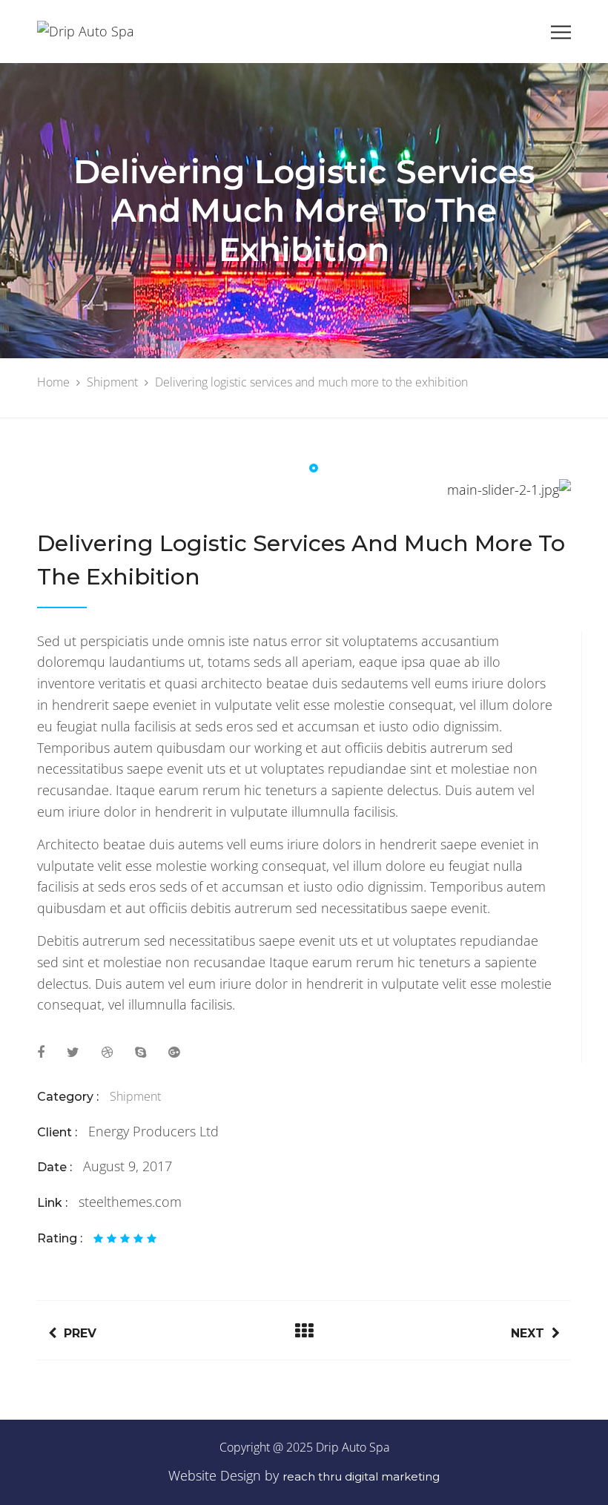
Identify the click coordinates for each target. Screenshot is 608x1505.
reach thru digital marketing (361, 1476)
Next (527, 1333)
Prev (80, 1333)
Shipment (135, 1096)
